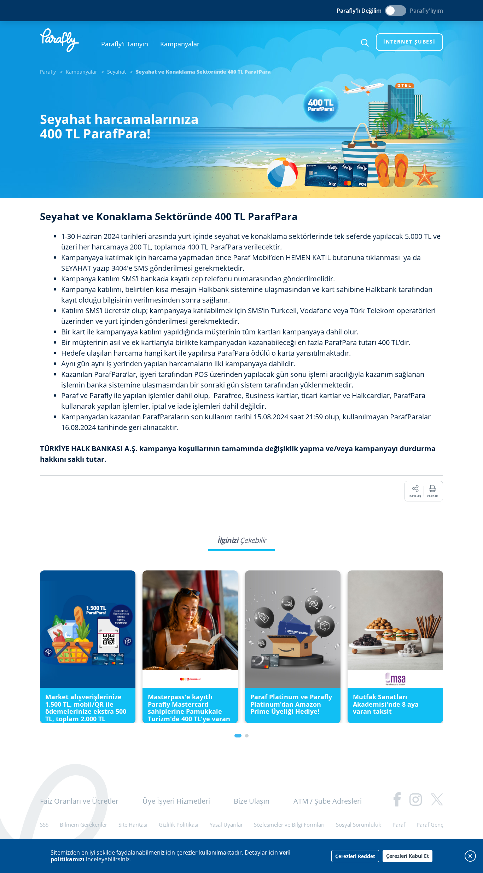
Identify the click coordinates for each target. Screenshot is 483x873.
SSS (44, 824)
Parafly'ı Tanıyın (124, 44)
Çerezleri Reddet (355, 856)
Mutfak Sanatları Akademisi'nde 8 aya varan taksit (386, 704)
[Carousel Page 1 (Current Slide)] (238, 735)
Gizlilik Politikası (178, 824)
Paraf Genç (430, 824)
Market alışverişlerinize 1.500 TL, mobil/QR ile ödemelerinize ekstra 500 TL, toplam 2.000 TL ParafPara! (85, 711)
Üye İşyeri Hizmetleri (176, 801)
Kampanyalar (179, 44)
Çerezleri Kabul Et (407, 855)
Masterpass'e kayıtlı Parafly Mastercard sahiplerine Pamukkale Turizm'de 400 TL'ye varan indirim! (189, 711)
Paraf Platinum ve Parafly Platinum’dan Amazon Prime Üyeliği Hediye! (291, 704)
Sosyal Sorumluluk (358, 824)
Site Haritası (132, 824)
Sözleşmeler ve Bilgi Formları (289, 824)
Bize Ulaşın (251, 801)
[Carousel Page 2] (247, 735)
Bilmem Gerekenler (83, 824)
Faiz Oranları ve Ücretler (79, 801)
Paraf (398, 824)
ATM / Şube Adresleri (327, 801)
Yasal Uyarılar (226, 824)
